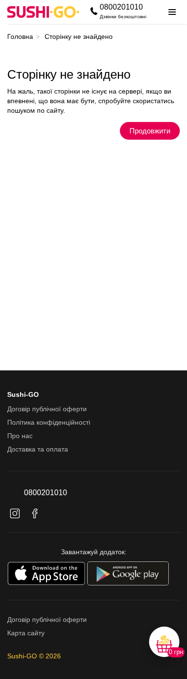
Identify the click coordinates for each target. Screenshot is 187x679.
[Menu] (172, 12)
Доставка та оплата (37, 449)
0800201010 (121, 7)
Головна (20, 36)
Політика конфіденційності (48, 422)
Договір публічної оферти (47, 409)
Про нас (20, 436)
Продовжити (149, 131)
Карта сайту (26, 633)
